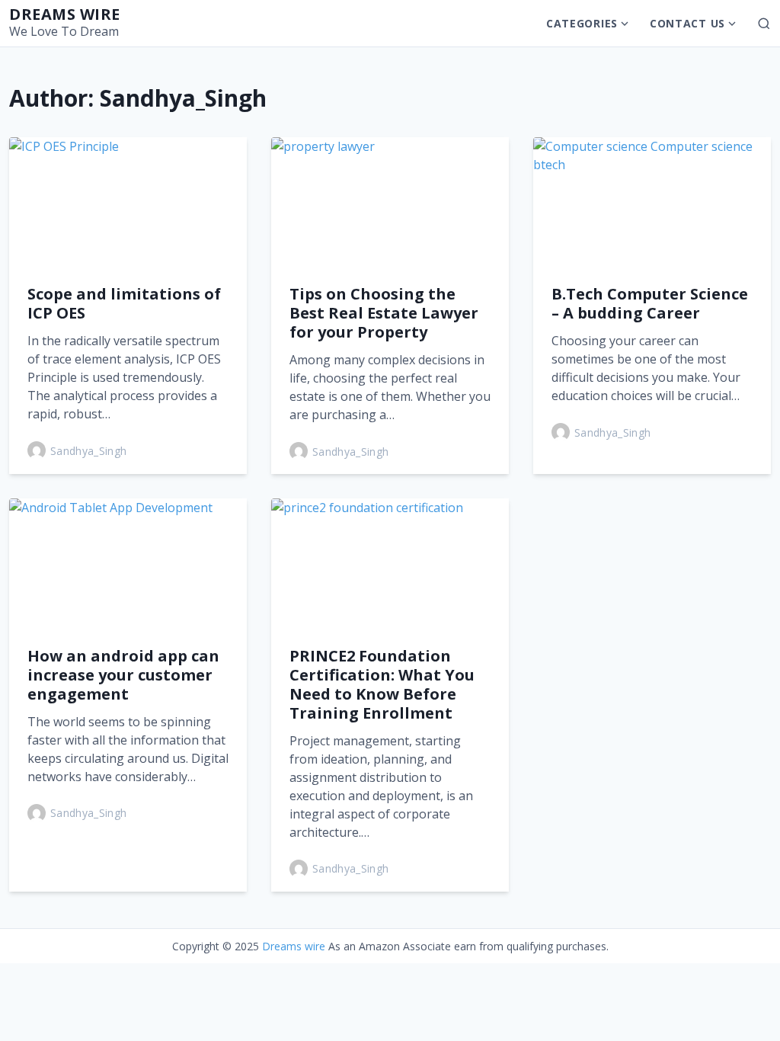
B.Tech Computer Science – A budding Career (649, 303)
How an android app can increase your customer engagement (123, 674)
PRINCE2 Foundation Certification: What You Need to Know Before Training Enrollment (382, 684)
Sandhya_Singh (88, 451)
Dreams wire (64, 14)
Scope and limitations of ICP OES (124, 303)
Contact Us (687, 23)
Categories (582, 23)
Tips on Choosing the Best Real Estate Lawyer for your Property (383, 312)
